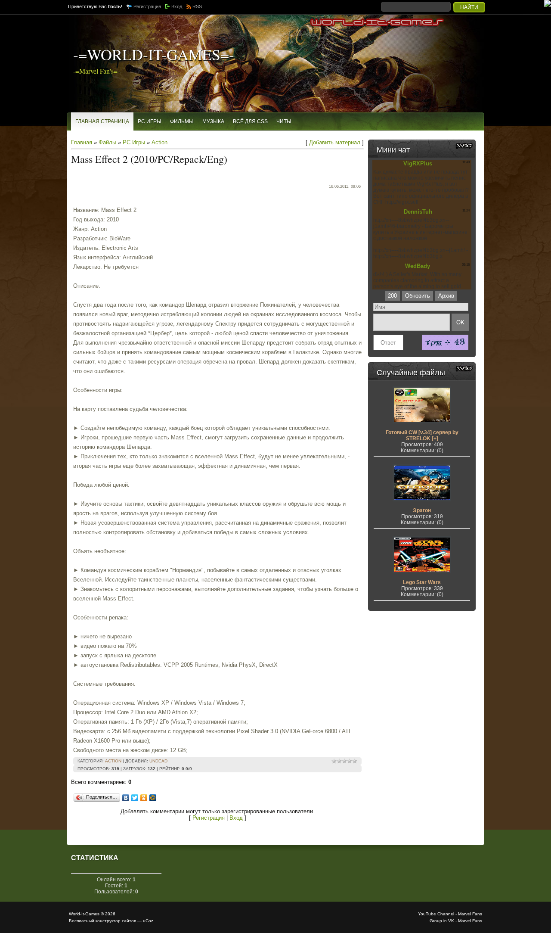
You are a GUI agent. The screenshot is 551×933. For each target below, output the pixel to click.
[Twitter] (134, 797)
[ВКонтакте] (125, 797)
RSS (197, 6)
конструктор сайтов (116, 920)
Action (159, 142)
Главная (81, 142)
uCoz (148, 920)
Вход (176, 6)
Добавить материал (334, 142)
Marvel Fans (470, 913)
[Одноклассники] (144, 797)
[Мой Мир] (153, 797)
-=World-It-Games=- (153, 54)
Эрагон (422, 510)
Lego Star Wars (422, 582)
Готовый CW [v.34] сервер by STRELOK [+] (422, 435)
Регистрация (147, 6)
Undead (158, 761)
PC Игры (134, 142)
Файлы (107, 142)
